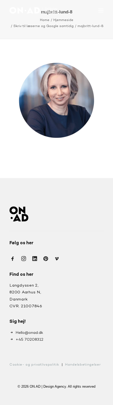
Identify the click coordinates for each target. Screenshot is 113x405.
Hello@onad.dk (29, 333)
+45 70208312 (29, 340)
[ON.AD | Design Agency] (34, 10)
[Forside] (18, 214)
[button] (101, 10)
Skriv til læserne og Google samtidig (43, 26)
